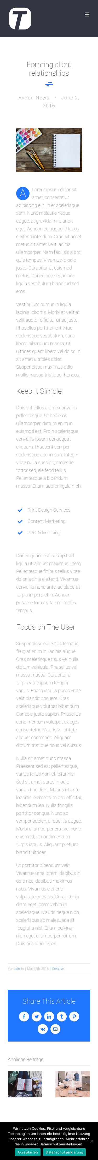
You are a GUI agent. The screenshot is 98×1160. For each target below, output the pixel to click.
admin (19, 969)
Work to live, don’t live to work (25, 1084)
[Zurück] (12, 1083)
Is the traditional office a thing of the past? (72, 1084)
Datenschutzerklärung (64, 1152)
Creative (58, 969)
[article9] (49, 130)
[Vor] (86, 1083)
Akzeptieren (28, 1152)
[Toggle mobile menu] (87, 14)
